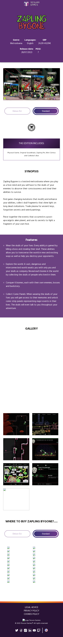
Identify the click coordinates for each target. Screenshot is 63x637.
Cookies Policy (31, 614)
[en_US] (46, 630)
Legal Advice (31, 607)
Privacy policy (31, 611)
